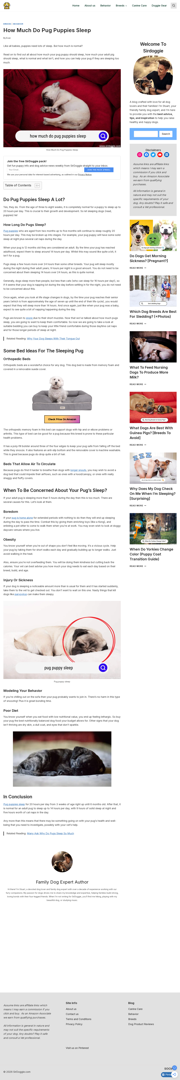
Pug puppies (10, 230)
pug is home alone (22, 517)
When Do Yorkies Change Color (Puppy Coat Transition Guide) (151, 554)
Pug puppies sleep (14, 804)
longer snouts (78, 470)
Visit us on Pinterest (77, 1047)
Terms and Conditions (78, 1019)
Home (75, 5)
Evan (8, 38)
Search (166, 133)
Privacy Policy (74, 1024)
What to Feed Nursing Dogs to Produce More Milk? (149, 372)
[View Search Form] (174, 6)
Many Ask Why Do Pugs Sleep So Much (50, 833)
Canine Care (139, 5)
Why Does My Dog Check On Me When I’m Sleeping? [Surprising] (153, 494)
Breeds (7, 24)
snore (29, 317)
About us (90, 5)
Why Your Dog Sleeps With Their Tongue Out (53, 338)
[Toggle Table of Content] (36, 185)
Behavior (105, 5)
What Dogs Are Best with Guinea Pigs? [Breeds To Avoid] (151, 433)
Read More (138, 268)
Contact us (72, 1014)
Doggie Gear (159, 5)
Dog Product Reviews (141, 1024)
